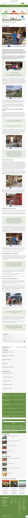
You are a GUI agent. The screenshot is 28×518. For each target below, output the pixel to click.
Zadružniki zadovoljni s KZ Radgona (6, 359)
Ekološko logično (19, 512)
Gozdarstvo (24, 510)
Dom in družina (24, 508)
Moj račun (19, 500)
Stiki (18, 502)
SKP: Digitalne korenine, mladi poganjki (24, 501)
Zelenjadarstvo (24, 505)
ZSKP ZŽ (19, 511)
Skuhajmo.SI (19, 508)
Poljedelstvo (24, 502)
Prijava (19, 3)
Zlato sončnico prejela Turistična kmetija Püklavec (8, 355)
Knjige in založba (20, 507)
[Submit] (24, 341)
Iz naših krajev (24, 509)
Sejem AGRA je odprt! (4, 363)
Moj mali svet (15, 500)
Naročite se (23, 3)
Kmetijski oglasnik (15, 502)
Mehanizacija (24, 506)
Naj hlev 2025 (19, 509)
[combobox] (14, 421)
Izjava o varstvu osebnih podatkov (20, 505)
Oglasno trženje (20, 504)
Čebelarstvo (24, 503)
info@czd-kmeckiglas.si (11, 502)
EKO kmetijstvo (24, 509)
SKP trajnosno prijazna (19, 510)
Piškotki (19, 503)
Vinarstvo (23, 507)
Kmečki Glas (19, 506)
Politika (23, 504)
